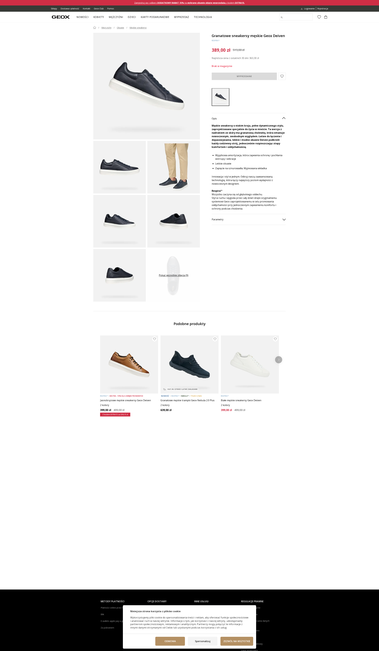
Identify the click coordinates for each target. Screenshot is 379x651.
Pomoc (110, 8)
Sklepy (54, 8)
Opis (214, 118)
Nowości (83, 17)
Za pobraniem (107, 627)
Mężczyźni (116, 17)
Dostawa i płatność (70, 8)
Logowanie (309, 8)
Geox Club (99, 8)
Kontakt (86, 8)
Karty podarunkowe (155, 17)
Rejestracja (322, 8)
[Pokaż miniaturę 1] (119, 167)
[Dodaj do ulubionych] (154, 339)
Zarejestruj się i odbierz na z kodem (189, 2)
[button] (282, 76)
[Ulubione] (319, 17)
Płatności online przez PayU (114, 607)
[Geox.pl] (61, 17)
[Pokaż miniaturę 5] (119, 275)
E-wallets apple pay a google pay (116, 621)
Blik (102, 614)
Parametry (217, 219)
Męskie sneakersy (138, 27)
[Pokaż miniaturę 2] (173, 167)
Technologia (203, 17)
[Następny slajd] (278, 359)
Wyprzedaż (181, 17)
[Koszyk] (325, 17)
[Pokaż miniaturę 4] (173, 221)
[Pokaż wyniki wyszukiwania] (282, 17)
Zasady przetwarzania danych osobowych (255, 622)
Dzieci (132, 17)
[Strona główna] (94, 27)
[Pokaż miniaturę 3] (119, 221)
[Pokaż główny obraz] (146, 86)
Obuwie (120, 27)
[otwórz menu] (105, 18)
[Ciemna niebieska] (220, 97)
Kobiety (98, 17)
